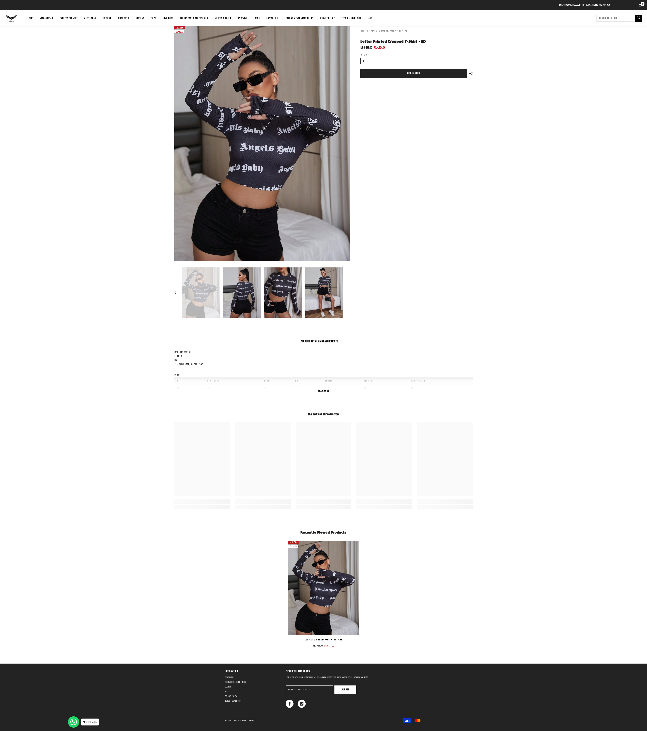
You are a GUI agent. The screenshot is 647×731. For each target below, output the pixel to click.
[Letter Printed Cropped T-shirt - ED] (323, 588)
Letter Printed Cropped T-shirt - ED (323, 639)
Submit (345, 689)
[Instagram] (302, 704)
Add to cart (414, 73)
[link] (202, 501)
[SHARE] (470, 74)
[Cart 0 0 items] (640, 5)
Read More (323, 390)
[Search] (619, 18)
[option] (262, 143)
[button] (175, 292)
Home (363, 31)
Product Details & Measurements (319, 341)
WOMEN (7, 5)
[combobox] (615, 18)
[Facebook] (290, 704)
